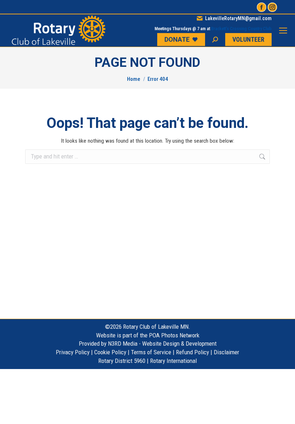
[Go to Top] (284, 413)
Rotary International (173, 360)
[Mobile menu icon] (283, 30)
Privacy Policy (73, 352)
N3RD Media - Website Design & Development (162, 343)
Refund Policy (192, 352)
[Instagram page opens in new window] (272, 7)
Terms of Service (151, 352)
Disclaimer (226, 352)
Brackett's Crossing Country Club (241, 28)
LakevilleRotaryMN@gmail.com (238, 18)
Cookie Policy (110, 352)
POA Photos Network (174, 335)
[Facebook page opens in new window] (261, 7)
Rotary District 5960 (121, 360)
